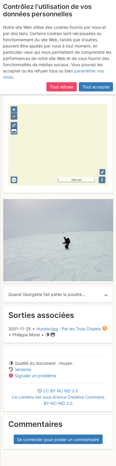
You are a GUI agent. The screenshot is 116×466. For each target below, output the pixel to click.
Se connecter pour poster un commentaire (58, 439)
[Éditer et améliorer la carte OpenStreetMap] (102, 172)
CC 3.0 (58, 397)
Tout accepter (96, 86)
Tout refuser (61, 86)
